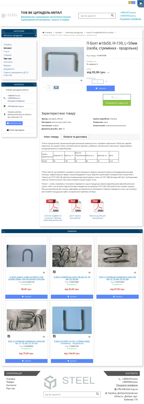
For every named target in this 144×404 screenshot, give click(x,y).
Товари (10, 381)
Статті (7, 51)
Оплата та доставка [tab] (75, 136)
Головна (8, 44)
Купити (101, 88)
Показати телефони (130, 18)
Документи (9, 69)
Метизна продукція (13, 35)
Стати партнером (16, 130)
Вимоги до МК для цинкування (97, 216)
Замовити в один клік (117, 103)
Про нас (8, 58)
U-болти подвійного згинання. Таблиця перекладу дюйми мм (52, 217)
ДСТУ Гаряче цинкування (75, 216)
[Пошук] (112, 15)
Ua (130, 2)
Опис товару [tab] (51, 136)
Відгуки (7, 65)
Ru (134, 2)
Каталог (8, 48)
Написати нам (15, 123)
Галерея (8, 55)
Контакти (8, 62)
